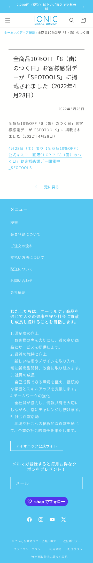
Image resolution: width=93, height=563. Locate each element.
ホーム (9, 32)
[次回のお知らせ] (83, 6)
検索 (14, 222)
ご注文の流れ (21, 245)
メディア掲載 (25, 32)
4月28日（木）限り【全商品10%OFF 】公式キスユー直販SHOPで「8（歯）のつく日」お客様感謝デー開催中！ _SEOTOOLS (45, 158)
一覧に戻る (49, 186)
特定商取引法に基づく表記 (49, 557)
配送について (21, 268)
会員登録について (25, 234)
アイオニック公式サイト (36, 445)
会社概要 (17, 292)
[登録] (76, 483)
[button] (7, 20)
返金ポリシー (72, 541)
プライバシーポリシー (28, 549)
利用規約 (55, 549)
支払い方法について (27, 257)
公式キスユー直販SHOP (40, 541)
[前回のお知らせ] (9, 6)
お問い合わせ (21, 280)
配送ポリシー (76, 549)
